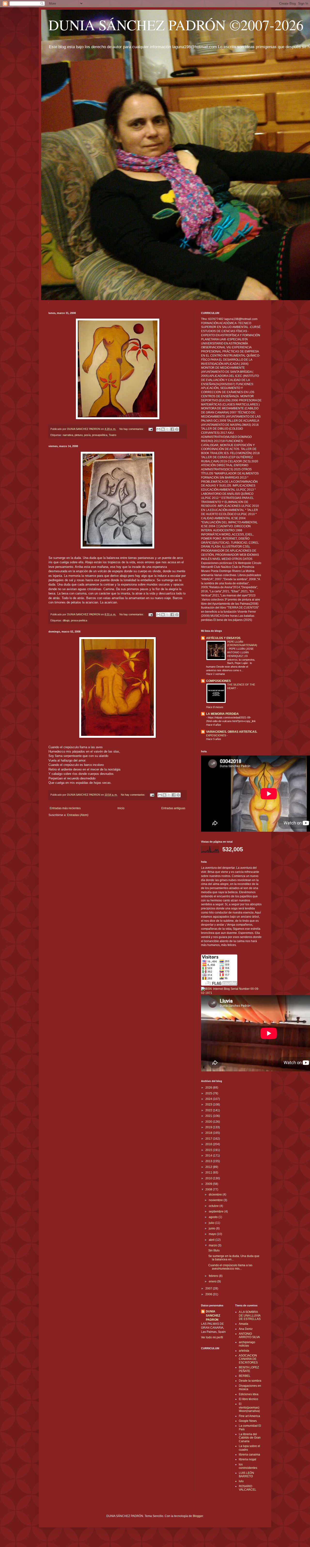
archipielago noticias (247, 1344)
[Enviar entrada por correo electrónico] (150, 428)
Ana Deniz (246, 1329)
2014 (209, 1155)
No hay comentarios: (132, 428)
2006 (209, 1294)
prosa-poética (79, 620)
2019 (209, 1127)
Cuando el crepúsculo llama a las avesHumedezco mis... (230, 1267)
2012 (209, 1167)
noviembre (216, 1200)
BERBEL (244, 1376)
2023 (209, 1104)
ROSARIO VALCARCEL (247, 1488)
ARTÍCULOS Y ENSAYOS (223, 638)
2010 (209, 1178)
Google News (248, 1421)
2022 (209, 1110)
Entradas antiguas (173, 808)
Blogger (198, 1516)
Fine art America (249, 1416)
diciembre (216, 1194)
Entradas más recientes (65, 808)
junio (212, 1228)
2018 (209, 1133)
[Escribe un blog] (163, 429)
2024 (209, 1099)
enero (213, 1281)
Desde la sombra (250, 1380)
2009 (209, 1184)
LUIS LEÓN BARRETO (246, 1474)
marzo (213, 1245)
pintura (79, 435)
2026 (209, 1087)
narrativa (68, 435)
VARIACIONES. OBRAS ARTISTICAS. (231, 731)
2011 (209, 1172)
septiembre (216, 1211)
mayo (213, 1234)
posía (87, 435)
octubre (214, 1206)
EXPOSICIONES (216, 735)
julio (212, 1223)
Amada (243, 1324)
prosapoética (99, 435)
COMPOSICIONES (218, 681)
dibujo (66, 620)
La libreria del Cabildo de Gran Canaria (250, 1438)
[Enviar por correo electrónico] (158, 429)
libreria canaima (249, 1454)
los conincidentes (248, 1466)
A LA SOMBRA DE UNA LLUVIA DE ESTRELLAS (250, 1315)
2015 (209, 1150)
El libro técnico (248, 1399)
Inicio (120, 808)
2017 (209, 1138)
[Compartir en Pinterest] (176, 429)
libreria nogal (247, 1459)
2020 (209, 1121)
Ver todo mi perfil (212, 1337)
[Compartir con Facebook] (172, 429)
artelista (244, 1350)
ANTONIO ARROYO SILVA (249, 1335)
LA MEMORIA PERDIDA (222, 714)
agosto (213, 1217)
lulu (241, 1481)
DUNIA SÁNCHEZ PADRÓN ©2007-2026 (175, 24)
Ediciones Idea (248, 1394)
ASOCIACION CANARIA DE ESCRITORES (248, 1359)
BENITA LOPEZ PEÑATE (249, 1369)
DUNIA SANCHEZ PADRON (213, 1315)
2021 (209, 1116)
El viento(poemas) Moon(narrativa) (249, 1407)
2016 (209, 1144)
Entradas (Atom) (77, 815)
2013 (209, 1161)
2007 (209, 1288)
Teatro (112, 435)
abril (212, 1240)
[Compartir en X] (167, 429)
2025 (209, 1093)
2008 (209, 1189)
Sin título (214, 1250)
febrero (214, 1276)
